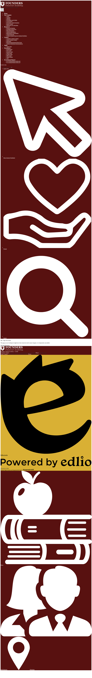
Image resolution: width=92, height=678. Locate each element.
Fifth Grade (9, 55)
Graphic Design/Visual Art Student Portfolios (16, 35)
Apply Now (9, 46)
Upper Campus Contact (11, 40)
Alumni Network (10, 34)
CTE (7, 58)
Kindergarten (9, 49)
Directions (8, 41)
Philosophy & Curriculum (12, 25)
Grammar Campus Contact (12, 38)
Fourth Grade (9, 54)
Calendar (8, 17)
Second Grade (9, 52)
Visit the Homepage (5, 345)
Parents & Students (10, 28)
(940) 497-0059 (35, 354)
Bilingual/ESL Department (12, 33)
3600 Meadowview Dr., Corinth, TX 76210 (18, 354)
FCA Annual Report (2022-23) (13, 62)
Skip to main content (5, 1)
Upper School (9, 57)
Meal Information (10, 30)
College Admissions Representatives (14, 43)
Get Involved (9, 21)
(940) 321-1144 (42, 352)
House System (9, 24)
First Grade (8, 50)
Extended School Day (11, 29)
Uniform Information (11, 32)
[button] (7, 15)
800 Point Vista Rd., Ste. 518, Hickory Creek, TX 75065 (22, 352)
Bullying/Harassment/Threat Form (14, 42)
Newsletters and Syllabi (11, 20)
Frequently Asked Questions (12, 22)
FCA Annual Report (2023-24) (13, 61)
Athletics (8, 19)
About (7, 16)
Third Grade (9, 53)
